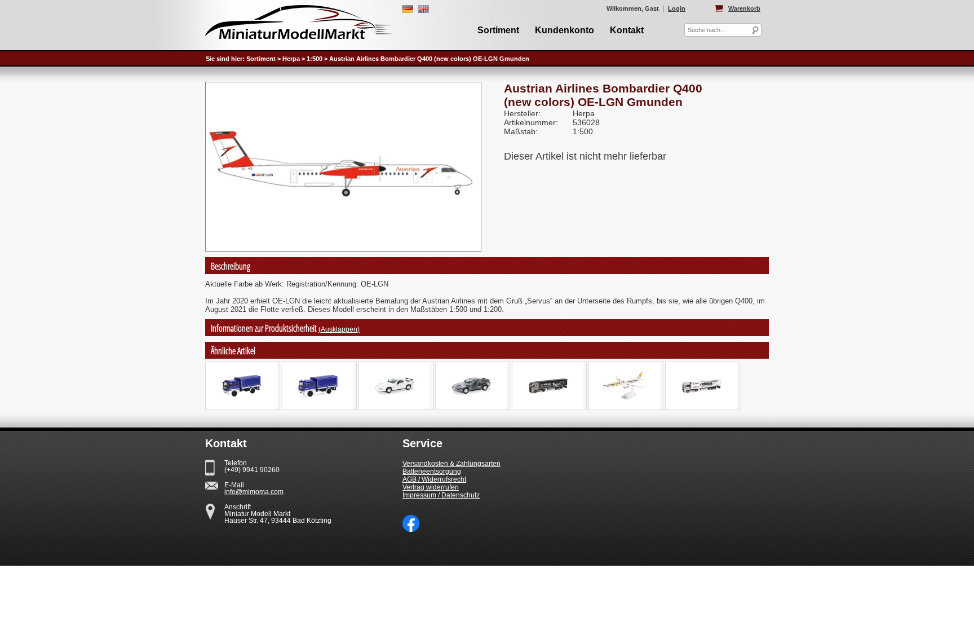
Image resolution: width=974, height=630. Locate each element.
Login (676, 8)
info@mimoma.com (254, 491)
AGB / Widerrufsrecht (434, 479)
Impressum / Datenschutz (441, 495)
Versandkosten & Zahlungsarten (451, 464)
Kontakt (627, 30)
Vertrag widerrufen (430, 487)
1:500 (314, 58)
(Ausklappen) (339, 329)
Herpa (291, 58)
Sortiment (498, 30)
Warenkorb (744, 8)
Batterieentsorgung (431, 471)
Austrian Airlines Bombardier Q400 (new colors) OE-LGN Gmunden (429, 58)
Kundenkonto (564, 30)
